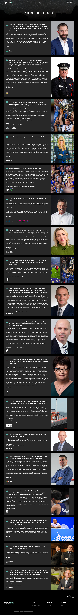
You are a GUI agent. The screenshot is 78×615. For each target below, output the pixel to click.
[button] (40, 2)
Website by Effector (30, 611)
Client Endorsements (65, 606)
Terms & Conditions (16, 611)
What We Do (49, 604)
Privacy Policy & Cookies (23, 611)
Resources (63, 604)
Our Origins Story (50, 605)
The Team (48, 606)
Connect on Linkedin (36, 605)
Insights (62, 605)
